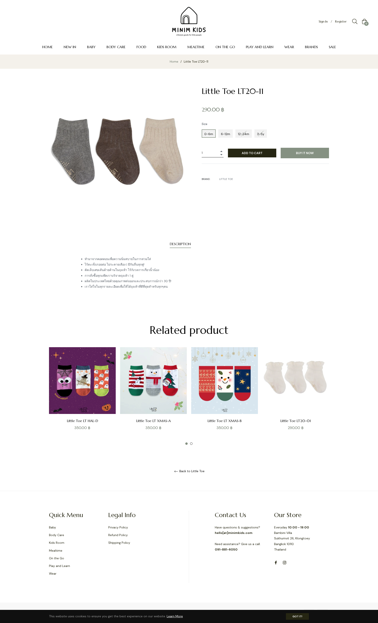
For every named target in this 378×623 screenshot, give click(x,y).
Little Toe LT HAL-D (82, 421)
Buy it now (305, 153)
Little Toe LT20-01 (295, 421)
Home (174, 61)
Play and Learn (59, 566)
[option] (82, 396)
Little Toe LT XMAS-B (225, 421)
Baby (52, 527)
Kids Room (56, 543)
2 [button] (191, 443)
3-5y (260, 134)
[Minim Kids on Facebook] (276, 562)
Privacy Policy (118, 527)
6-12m (225, 134)
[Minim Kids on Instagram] (284, 562)
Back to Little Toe (191, 471)
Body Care (56, 535)
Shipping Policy (119, 543)
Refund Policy (118, 535)
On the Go (56, 558)
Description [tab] (180, 244)
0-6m (208, 134)
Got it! (297, 616)
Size (204, 124)
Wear (52, 573)
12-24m (243, 134)
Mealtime (55, 551)
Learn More (175, 616)
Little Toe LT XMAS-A (153, 421)
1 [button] (186, 443)
